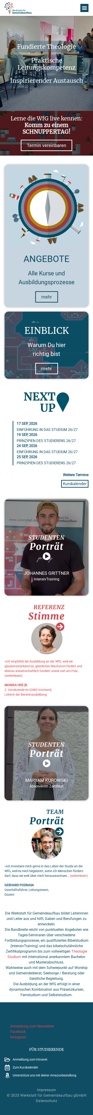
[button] (84, 8)
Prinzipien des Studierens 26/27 (46, 441)
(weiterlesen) (14, 675)
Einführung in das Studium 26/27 (47, 430)
